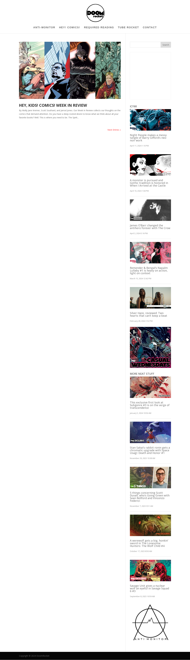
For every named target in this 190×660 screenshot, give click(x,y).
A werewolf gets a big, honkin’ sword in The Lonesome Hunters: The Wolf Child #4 (149, 543)
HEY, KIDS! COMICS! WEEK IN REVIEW (53, 105)
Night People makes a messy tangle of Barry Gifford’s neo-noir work (148, 137)
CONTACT (150, 28)
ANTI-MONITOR (44, 28)
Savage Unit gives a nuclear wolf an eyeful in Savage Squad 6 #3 (149, 588)
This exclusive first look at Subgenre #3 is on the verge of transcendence (150, 405)
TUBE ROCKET (128, 28)
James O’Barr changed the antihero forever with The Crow (150, 227)
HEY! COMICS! (69, 28)
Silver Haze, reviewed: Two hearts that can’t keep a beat (148, 314)
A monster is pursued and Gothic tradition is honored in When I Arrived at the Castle (149, 182)
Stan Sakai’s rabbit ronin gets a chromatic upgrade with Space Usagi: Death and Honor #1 (150, 450)
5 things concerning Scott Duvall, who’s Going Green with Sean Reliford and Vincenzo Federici (150, 496)
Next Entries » (114, 129)
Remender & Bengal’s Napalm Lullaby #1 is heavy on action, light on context (149, 270)
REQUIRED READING (99, 28)
